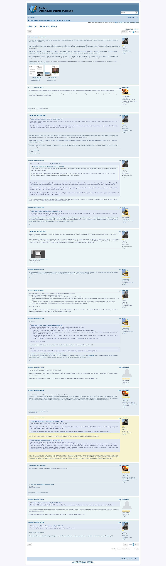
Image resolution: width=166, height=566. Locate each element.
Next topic (136, 29)
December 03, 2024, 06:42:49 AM (37, 115)
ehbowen (125, 37)
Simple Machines (88, 561)
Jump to (113, 548)
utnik (124, 207)
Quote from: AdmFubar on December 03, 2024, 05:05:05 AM (47, 119)
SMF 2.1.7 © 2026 (78, 561)
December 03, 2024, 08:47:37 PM (36, 367)
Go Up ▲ (136, 558)
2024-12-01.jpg (52, 77)
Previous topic (129, 29)
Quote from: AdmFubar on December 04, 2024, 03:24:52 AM (47, 440)
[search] (136, 12)
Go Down (124, 32)
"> (28, 558)
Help (122, 558)
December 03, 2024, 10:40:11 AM (36, 207)
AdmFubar (125, 87)
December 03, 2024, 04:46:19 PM (36, 318)
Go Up (125, 544)
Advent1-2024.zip (35, 150)
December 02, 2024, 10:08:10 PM (37, 37)
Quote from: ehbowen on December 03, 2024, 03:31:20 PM (46, 325)
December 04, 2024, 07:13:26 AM (37, 465)
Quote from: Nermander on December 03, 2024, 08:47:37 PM (47, 421)
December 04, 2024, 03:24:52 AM (36, 390)
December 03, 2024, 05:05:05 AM (36, 87)
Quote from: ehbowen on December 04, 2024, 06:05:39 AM (46, 503)
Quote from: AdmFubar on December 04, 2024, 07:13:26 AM (47, 526)
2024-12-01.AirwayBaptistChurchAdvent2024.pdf (42, 484)
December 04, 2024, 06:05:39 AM (36, 417)
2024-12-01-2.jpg (37, 77)
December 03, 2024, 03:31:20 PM (36, 290)
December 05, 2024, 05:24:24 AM (36, 522)
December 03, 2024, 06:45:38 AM (36, 160)
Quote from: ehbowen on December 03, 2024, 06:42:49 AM (46, 164)
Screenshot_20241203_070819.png (39, 259)
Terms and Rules (128, 558)
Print (29, 31)
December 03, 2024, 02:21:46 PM (37, 231)
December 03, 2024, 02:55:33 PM (36, 269)
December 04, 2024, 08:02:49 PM (36, 499)
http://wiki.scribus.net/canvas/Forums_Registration (127, 22)
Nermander (125, 367)
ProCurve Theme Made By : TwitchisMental (83, 562)
